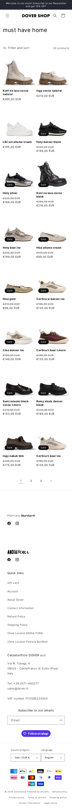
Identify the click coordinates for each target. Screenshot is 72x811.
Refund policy (59, 791)
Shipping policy (58, 797)
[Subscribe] (60, 720)
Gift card (13, 582)
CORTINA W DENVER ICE (50, 298)
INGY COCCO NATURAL (49, 90)
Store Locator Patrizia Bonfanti (27, 641)
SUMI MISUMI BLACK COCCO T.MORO (15, 403)
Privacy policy (16, 797)
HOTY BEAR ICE (12, 247)
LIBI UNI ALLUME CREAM (17, 141)
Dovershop (20, 791)
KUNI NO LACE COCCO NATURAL (16, 92)
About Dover (15, 599)
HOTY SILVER (10, 193)
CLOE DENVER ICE (13, 350)
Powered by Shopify (38, 791)
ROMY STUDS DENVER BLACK (49, 403)
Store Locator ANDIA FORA (25, 633)
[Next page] (51, 481)
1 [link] (21, 481)
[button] (7, 16)
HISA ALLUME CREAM (48, 247)
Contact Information (20, 608)
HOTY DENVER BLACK (48, 141)
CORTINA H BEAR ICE (48, 455)
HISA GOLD (9, 298)
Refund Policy (16, 616)
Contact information (29, 803)
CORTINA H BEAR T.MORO (51, 350)
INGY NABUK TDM (13, 455)
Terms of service (37, 797)
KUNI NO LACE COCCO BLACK (49, 194)
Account (12, 591)
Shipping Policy (17, 624)
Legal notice (50, 803)
